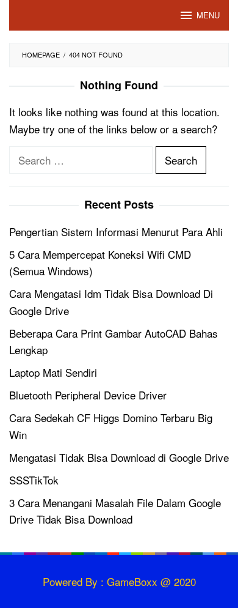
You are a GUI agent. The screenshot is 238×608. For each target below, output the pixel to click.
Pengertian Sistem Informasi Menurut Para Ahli (116, 231)
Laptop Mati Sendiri (53, 372)
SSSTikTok (34, 480)
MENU (208, 15)
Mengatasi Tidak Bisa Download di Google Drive (119, 457)
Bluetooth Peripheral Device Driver (88, 394)
